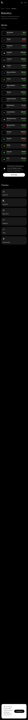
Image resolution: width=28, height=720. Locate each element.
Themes (8, 8)
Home (2, 8)
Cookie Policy (7, 716)
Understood (19, 711)
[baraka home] (2, 3)
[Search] (21, 2)
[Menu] (25, 2)
